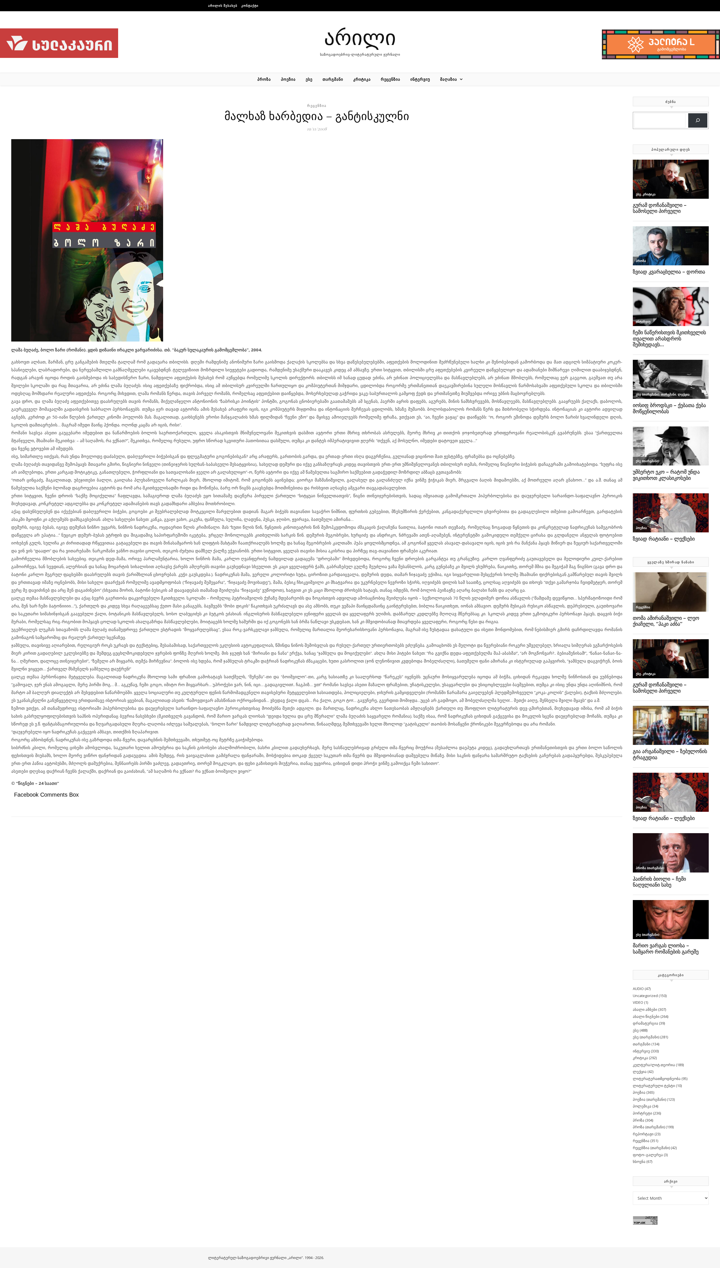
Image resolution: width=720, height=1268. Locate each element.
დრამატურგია (645, 1023)
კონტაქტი (249, 5)
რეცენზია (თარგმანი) (651, 1147)
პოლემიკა (642, 1106)
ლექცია (640, 1071)
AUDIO (638, 988)
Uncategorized (645, 995)
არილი (360, 36)
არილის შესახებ (222, 5)
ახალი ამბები (645, 1009)
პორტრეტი (642, 1113)
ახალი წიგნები (646, 1016)
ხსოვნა (639, 1161)
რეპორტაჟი (643, 1133)
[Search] (697, 120)
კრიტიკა (362, 79)
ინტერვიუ (420, 79)
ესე (309, 79)
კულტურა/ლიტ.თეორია (654, 1064)
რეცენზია (390, 79)
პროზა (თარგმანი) (649, 1126)
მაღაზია (448, 79)
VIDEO (638, 1002)
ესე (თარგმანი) (646, 1036)
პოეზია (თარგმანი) (649, 1099)
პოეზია (288, 79)
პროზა (264, 79)
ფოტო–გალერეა (648, 1154)
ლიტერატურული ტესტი (654, 1085)
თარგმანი (333, 79)
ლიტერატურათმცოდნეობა (657, 1078)
